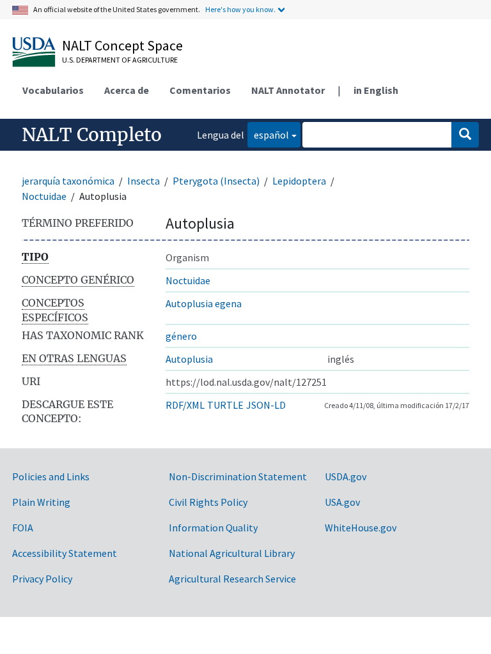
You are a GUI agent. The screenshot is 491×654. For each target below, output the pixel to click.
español (268, 134)
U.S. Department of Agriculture (120, 60)
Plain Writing (41, 502)
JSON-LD (266, 405)
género (181, 336)
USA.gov (342, 502)
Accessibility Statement (64, 553)
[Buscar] (465, 135)
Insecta (143, 180)
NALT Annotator (288, 90)
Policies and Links (51, 476)
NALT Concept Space (122, 45)
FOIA (22, 527)
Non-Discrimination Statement (238, 476)
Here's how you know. (240, 9)
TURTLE (225, 405)
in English (376, 90)
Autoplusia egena (204, 303)
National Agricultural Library (232, 553)
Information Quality (213, 527)
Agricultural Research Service (232, 578)
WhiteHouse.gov (360, 527)
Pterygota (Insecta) (216, 180)
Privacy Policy (42, 578)
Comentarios (200, 90)
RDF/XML (185, 405)
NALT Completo (92, 134)
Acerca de (126, 90)
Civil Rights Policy (208, 502)
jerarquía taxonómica (68, 180)
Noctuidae (44, 196)
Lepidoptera (299, 180)
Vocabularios (53, 90)
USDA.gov (345, 476)
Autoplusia (189, 359)
